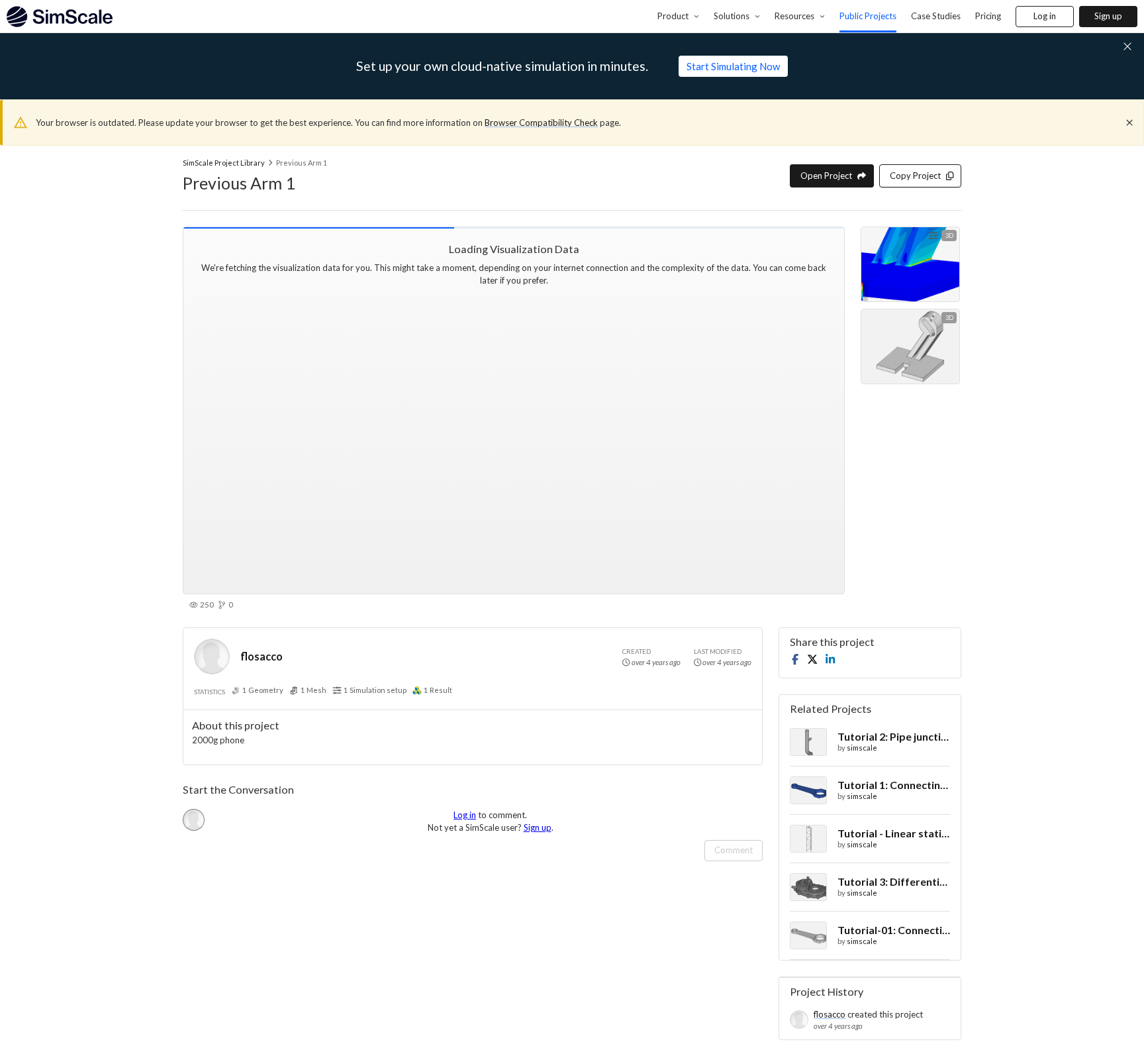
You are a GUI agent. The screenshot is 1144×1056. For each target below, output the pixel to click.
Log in (1044, 16)
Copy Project (915, 175)
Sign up (1108, 16)
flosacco (261, 656)
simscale (862, 747)
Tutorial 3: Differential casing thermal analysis (893, 881)
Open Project (826, 175)
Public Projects (867, 16)
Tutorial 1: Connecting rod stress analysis (893, 784)
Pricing (988, 16)
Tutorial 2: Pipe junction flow (893, 736)
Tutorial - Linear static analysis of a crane (893, 833)
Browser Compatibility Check (541, 122)
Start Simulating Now (733, 66)
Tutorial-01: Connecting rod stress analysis (893, 930)
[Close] (1129, 122)
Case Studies (936, 16)
